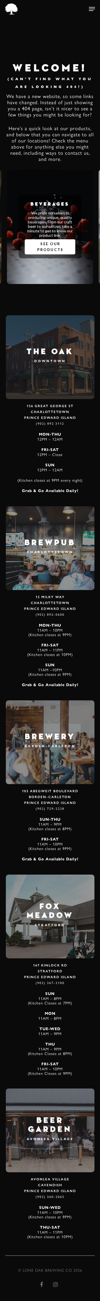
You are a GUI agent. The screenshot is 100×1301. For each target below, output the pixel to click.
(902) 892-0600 (50, 615)
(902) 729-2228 (50, 809)
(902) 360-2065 (50, 1197)
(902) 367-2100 (50, 983)
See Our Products (50, 247)
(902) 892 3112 (50, 424)
